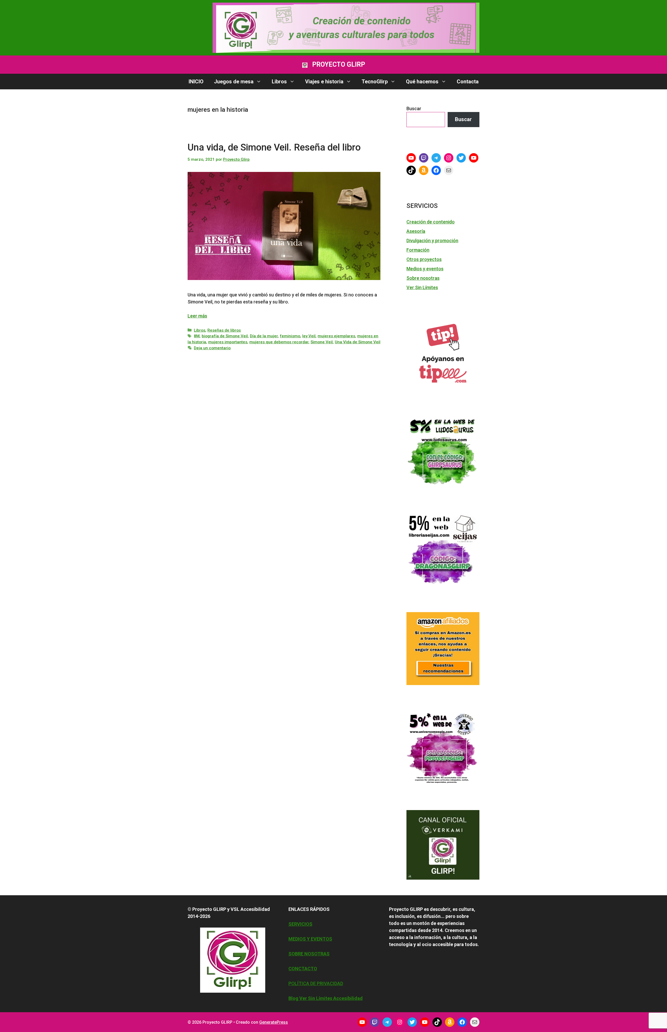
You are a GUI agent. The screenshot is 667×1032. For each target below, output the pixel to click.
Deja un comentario (212, 348)
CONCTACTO (302, 968)
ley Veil (309, 336)
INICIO (196, 81)
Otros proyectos (424, 259)
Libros (279, 81)
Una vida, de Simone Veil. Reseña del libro (274, 147)
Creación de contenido (430, 222)
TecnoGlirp (375, 81)
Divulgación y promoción (432, 240)
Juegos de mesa (234, 81)
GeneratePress (273, 1022)
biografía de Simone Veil (225, 336)
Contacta (468, 81)
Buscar (413, 108)
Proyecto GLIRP (338, 64)
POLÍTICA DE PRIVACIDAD (315, 983)
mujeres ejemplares (336, 336)
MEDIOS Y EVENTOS (310, 939)
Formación (417, 250)
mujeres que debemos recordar (278, 342)
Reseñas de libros (224, 330)
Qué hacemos (422, 81)
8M (197, 336)
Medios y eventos (424, 268)
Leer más (197, 316)
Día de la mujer (264, 336)
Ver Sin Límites (422, 287)
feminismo (290, 336)
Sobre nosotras (423, 278)
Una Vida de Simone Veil (357, 342)
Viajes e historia (324, 81)
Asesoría (415, 231)
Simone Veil (322, 342)
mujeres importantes (227, 342)
